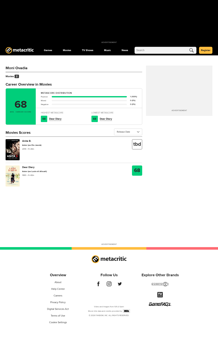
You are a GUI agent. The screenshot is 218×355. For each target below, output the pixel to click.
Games (48, 50)
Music (107, 50)
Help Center (58, 289)
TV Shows (87, 50)
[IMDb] (126, 311)
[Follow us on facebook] (98, 285)
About (58, 282)
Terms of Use (58, 315)
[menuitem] (48, 50)
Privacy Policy (58, 302)
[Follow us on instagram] (109, 285)
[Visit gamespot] (160, 286)
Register (205, 50)
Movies (67, 50)
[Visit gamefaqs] (160, 305)
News (125, 50)
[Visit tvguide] (160, 296)
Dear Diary (55, 118)
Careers (58, 295)
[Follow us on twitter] (120, 285)
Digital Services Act (58, 309)
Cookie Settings (58, 322)
